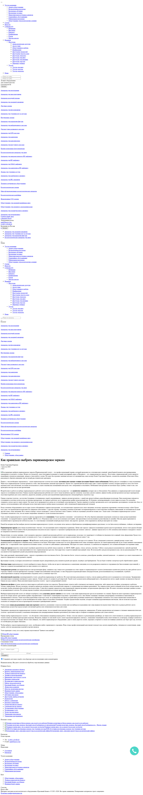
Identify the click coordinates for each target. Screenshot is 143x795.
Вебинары (12, 28)
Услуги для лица (17, 67)
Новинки (8, 40)
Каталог (4, 86)
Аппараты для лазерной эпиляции (12, 102)
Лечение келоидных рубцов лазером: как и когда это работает (67, 723)
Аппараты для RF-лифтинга (10, 160)
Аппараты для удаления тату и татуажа (14, 114)
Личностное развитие (12, 687)
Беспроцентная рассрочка (17, 9)
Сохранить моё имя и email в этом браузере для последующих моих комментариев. (30, 659)
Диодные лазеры (6, 106)
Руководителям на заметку (13, 704)
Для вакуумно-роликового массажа (12, 129)
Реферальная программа (17, 19)
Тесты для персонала (11, 712)
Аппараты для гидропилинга (10, 214)
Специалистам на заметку (13, 706)
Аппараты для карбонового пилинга (13, 176)
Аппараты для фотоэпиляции (10, 110)
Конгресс (12, 32)
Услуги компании (10, 5)
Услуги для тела (17, 69)
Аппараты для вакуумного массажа (12, 145)
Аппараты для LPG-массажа (10, 133)
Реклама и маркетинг (12, 702)
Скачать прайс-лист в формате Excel (7, 217)
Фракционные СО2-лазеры (10, 199)
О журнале (8, 750)
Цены (6, 73)
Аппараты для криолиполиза (10, 141)
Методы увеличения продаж (14, 689)
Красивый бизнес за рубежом (14, 685)
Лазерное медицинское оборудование (13, 183)
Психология (9, 699)
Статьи (7, 23)
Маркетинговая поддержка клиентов (21, 15)
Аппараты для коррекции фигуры (12, 121)
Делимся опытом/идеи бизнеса (15, 673)
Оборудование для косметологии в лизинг (23, 21)
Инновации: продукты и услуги (15, 677)
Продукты (12, 42)
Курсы (11, 36)
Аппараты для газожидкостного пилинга (14, 211)
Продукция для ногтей (20, 52)
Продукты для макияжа (20, 59)
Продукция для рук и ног (20, 54)
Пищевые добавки (18, 63)
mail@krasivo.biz (6, 222)
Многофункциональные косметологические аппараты (19, 191)
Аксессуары (16, 46)
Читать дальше (102, 725)
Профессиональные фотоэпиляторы (13, 148)
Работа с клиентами (11, 700)
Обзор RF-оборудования (9, 638)
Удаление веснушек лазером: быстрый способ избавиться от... (76, 725)
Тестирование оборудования (14, 708)
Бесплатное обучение (16, 11)
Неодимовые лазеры (7, 117)
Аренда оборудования (16, 7)
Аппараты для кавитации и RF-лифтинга (14, 168)
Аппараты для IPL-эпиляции (10, 180)
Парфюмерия (16, 50)
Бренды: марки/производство (14, 671)
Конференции (13, 34)
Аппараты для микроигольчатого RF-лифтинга (16, 156)
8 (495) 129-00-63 (6, 224)
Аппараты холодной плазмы (10, 98)
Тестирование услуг (11, 710)
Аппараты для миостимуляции (11, 94)
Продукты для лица (18, 57)
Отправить (5, 655)
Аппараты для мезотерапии (10, 90)
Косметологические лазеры (10, 187)
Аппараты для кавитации (9, 137)
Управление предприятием (14, 716)
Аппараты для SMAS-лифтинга (11, 164)
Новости (7, 24)
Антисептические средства (21, 44)
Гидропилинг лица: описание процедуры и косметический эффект (72, 731)
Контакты (8, 752)
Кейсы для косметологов (13, 683)
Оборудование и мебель (20, 48)
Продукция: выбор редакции (14, 697)
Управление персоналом (13, 714)
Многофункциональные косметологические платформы (19, 644)
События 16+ (9, 26)
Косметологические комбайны (11, 195)
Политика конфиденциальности (11, 793)
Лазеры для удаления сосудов (10, 172)
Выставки (12, 30)
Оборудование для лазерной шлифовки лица (15, 203)
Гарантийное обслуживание (18, 17)
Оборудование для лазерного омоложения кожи (16, 207)
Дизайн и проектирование (13, 675)
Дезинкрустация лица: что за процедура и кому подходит (63, 727)
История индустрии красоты (14, 681)
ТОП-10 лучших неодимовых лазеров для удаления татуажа (66, 729)
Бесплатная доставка (15, 13)
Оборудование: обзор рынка (14, 693)
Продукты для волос (19, 56)
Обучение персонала (11, 695)
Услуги (11, 65)
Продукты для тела (18, 61)
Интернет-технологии (12, 679)
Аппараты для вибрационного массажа (14, 125)
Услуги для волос (18, 71)
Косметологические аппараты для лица (14, 152)
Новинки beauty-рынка (12, 691)
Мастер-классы (14, 38)
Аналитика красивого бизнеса (15, 669)
